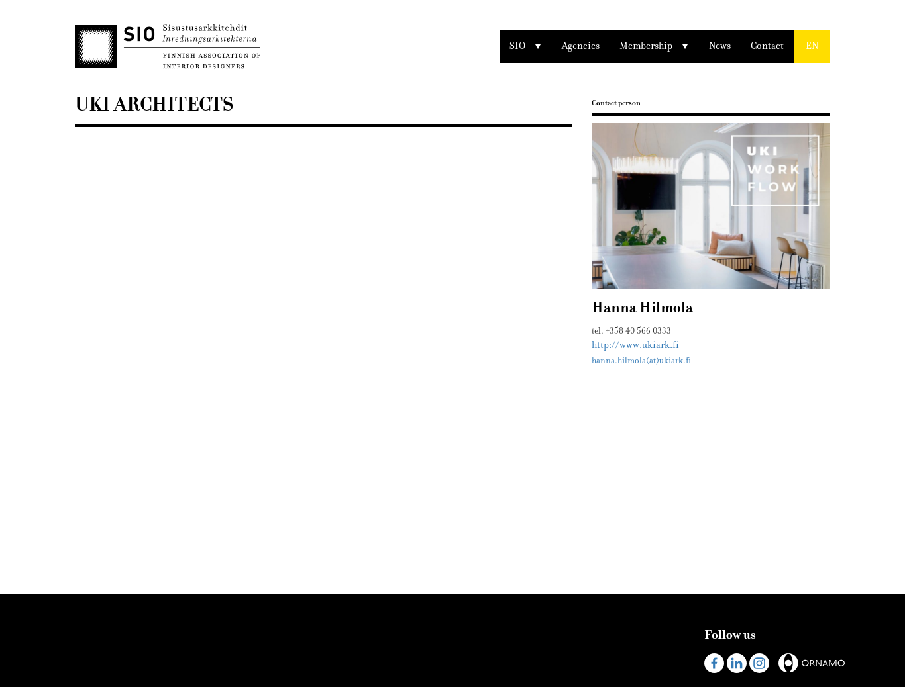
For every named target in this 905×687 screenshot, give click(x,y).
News (720, 46)
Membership (645, 46)
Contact (767, 46)
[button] (812, 46)
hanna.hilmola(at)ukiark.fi (641, 360)
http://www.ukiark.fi (635, 345)
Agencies (581, 46)
